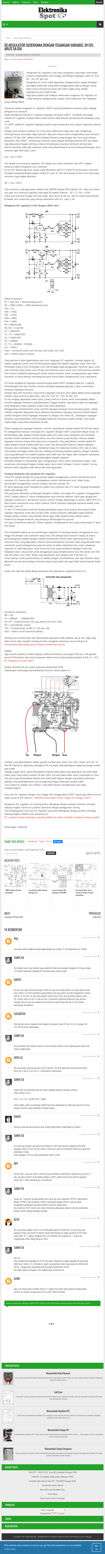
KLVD (16, 1219)
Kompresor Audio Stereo (52, 1485)
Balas (95, 946)
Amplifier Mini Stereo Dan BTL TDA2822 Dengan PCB (52, 1481)
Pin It (48, 841)
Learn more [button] (9, 1549)
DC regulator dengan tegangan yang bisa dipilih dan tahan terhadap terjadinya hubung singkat (52, 817)
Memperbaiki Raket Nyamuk (58, 1373)
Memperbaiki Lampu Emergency (58, 1448)
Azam (17, 1278)
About (35, 2)
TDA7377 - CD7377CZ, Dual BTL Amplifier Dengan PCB (52, 1472)
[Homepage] (52, 19)
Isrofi (17, 1117)
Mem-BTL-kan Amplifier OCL (52, 1490)
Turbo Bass (52, 1494)
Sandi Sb (19, 958)
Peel (16, 939)
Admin (42, 850)
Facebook (32, 841)
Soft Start (97, 917)
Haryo (17, 980)
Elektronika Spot (31, 1537)
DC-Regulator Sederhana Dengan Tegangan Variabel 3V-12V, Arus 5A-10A (49, 47)
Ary (16, 1163)
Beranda (6, 2)
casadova (19, 1014)
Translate (61, 1513)
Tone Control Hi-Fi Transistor (52, 1498)
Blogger (89, 1537)
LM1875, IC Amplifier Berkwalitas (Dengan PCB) (52, 1477)
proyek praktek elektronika (21, 59)
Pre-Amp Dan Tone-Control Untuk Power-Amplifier (85, 892)
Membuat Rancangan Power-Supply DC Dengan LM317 (63, 798)
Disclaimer (45, 2)
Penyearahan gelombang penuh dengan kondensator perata (34, 644)
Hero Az (18, 1058)
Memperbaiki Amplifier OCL (58, 1411)
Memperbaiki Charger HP (58, 1430)
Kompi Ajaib (69, 1537)
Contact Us (26, 2)
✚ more (58, 841)
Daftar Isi (15, 2)
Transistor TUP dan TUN (13, 917)
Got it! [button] (96, 1547)
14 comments (34, 55)
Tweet (42, 841)
